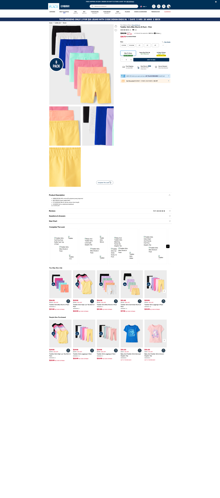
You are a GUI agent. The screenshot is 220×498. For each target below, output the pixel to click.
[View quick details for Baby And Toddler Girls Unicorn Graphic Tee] (163, 350)
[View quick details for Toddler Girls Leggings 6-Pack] (163, 301)
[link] (154, 6)
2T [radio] (139, 45)
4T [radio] (155, 45)
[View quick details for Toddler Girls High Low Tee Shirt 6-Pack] (92, 301)
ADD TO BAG (151, 60)
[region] (110, 1)
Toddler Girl (58, 23)
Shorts (64, 23)
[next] (168, 246)
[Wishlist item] (159, 8)
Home (50, 23)
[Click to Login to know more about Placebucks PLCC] (169, 81)
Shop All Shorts (136, 25)
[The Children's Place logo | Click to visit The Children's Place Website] (53, 6)
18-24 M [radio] (131, 45)
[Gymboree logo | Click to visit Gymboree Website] (65, 6)
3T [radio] (147, 45)
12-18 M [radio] (124, 45)
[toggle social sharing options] (116, 26)
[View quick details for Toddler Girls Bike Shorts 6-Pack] (68, 301)
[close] (216, 1)
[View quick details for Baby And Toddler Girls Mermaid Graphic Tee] (140, 350)
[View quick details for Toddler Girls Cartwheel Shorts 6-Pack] (140, 301)
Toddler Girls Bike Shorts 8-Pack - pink (136, 27)
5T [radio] (163, 45)
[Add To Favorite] (116, 30)
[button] (142, 6)
